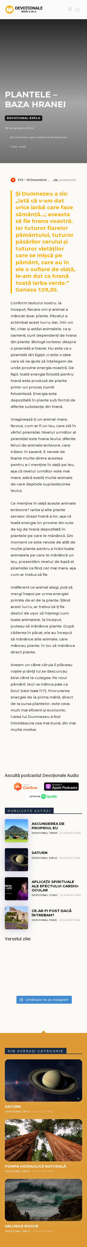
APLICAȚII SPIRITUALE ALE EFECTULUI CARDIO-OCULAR (55, 885)
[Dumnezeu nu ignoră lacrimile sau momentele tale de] (43, 970)
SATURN (40, 852)
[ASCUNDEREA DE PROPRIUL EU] (16, 830)
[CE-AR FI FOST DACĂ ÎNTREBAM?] (16, 917)
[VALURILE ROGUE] (43, 1200)
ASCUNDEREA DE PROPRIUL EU (48, 825)
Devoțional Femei (44, 920)
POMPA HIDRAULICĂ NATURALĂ (35, 1166)
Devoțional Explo (23, 118)
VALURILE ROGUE (21, 1226)
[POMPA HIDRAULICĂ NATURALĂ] (43, 1140)
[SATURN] (16, 859)
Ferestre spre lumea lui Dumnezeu (41, 137)
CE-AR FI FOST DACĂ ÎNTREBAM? (52, 912)
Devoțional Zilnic (45, 895)
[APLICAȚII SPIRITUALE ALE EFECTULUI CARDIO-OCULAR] (16, 888)
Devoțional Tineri (45, 833)
